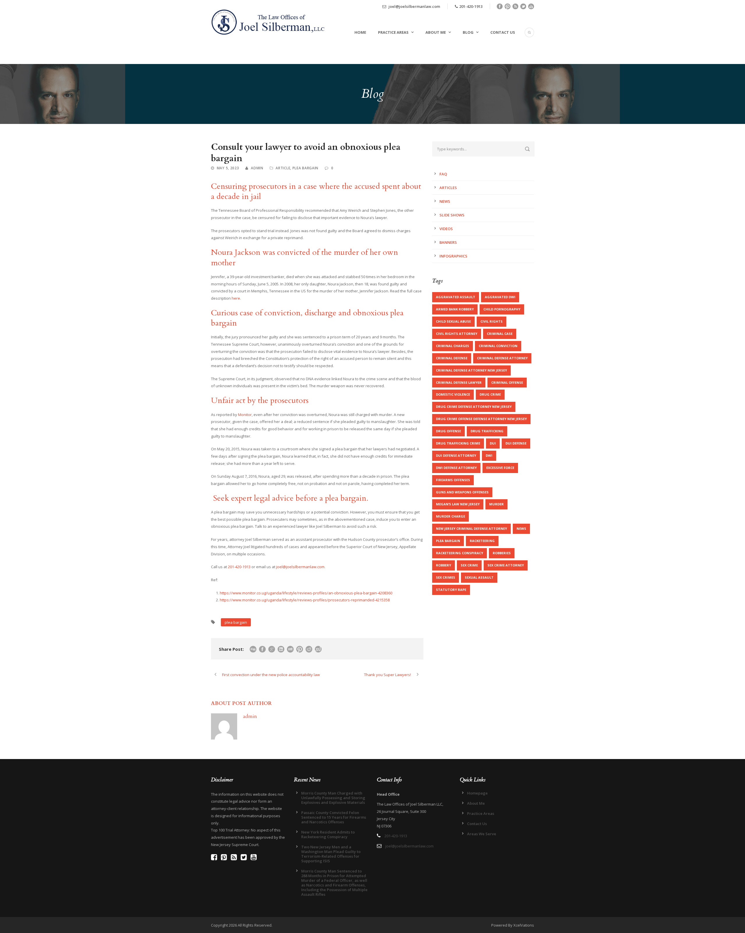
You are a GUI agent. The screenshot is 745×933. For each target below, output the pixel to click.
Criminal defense (451, 358)
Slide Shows (451, 215)
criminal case (499, 333)
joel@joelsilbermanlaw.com (414, 6)
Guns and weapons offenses (462, 492)
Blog (468, 32)
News (444, 201)
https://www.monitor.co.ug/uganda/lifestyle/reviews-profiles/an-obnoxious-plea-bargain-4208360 (306, 593)
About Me (435, 32)
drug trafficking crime (458, 443)
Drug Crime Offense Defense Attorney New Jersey (481, 419)
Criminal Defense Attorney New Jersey (471, 370)
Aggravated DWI (500, 297)
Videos (446, 228)
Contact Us (502, 32)
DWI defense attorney (456, 467)
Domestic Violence (453, 394)
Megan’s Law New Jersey (458, 504)
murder (496, 504)
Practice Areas (393, 32)
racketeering (482, 541)
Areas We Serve (481, 833)
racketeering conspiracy (459, 553)
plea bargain (236, 622)
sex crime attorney (505, 565)
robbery (443, 565)
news (521, 528)
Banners (448, 242)
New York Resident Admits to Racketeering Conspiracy (328, 834)
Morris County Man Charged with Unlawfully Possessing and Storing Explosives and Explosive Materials (333, 797)
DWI (489, 455)
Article (283, 168)
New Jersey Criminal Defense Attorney (471, 528)
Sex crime (469, 565)
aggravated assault (455, 297)
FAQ (443, 174)
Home (360, 32)
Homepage (477, 793)
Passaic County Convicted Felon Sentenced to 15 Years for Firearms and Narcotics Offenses (333, 817)
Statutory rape (451, 589)
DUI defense (515, 443)
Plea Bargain (305, 168)
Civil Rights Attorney (456, 333)
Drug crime (490, 394)
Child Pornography (501, 309)
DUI (493, 443)
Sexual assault (479, 577)
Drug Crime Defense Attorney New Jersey (474, 406)
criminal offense (507, 382)
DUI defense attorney (456, 455)
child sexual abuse (453, 321)
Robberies (502, 553)
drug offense (448, 431)
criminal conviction (498, 346)
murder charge (450, 516)
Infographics (453, 256)
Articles (448, 187)
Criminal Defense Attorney (502, 358)
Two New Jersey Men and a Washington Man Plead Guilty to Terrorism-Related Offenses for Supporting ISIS (331, 853)
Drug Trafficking (487, 431)
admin (257, 168)
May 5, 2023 (228, 168)
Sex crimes (445, 577)
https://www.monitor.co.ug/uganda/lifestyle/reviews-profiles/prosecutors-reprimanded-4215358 (305, 600)
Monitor (245, 414)
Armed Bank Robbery (455, 309)
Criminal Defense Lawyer (459, 382)
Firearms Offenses (453, 480)
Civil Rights (491, 321)
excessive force (500, 467)
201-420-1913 (471, 6)
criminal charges (452, 346)
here (236, 298)
